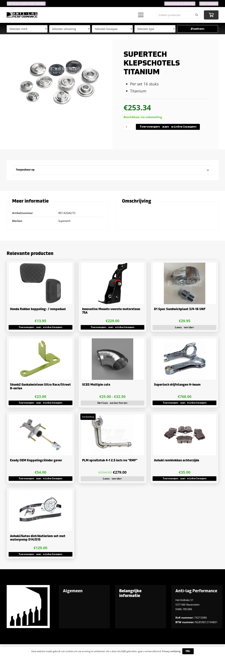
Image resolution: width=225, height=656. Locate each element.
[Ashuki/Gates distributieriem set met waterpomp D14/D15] (40, 510)
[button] (141, 15)
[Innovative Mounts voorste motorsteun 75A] (112, 283)
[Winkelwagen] (211, 15)
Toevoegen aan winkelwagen (168, 127)
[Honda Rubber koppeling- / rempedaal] (40, 283)
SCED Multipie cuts (96, 384)
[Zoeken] (196, 15)
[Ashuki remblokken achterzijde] (184, 435)
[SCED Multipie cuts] (112, 359)
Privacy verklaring (171, 651)
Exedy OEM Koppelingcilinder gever (36, 460)
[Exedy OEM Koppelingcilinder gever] (40, 435)
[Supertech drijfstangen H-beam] (184, 359)
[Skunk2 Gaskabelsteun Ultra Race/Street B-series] (40, 359)
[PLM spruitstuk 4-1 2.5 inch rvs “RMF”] (112, 435)
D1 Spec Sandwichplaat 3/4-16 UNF (179, 309)
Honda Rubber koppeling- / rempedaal (38, 309)
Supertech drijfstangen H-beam (177, 384)
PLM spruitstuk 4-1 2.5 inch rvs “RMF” (109, 460)
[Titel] (22, 15)
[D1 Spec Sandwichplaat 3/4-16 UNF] (184, 283)
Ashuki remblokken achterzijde (176, 460)
